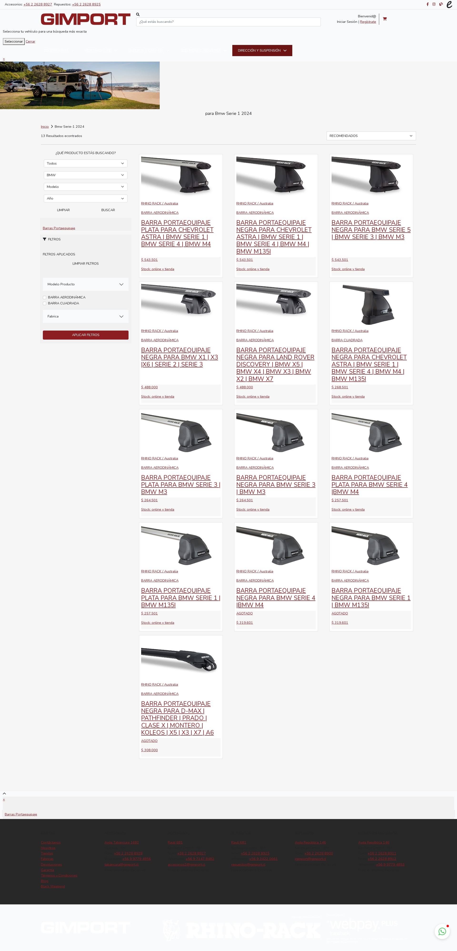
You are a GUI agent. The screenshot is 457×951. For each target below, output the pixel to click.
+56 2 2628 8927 (38, 4)
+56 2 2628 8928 (128, 853)
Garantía (47, 870)
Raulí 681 (175, 842)
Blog (44, 880)
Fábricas (47, 858)
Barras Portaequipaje (59, 228)
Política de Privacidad (392, 938)
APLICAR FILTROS (85, 334)
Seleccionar (14, 41)
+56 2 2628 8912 (382, 858)
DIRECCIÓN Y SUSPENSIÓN (260, 50)
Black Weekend (53, 886)
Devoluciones (51, 864)
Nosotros (48, 847)
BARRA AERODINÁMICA (66, 297)
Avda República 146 (310, 842)
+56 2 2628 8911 (382, 853)
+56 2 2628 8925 (86, 4)
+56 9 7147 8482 (200, 858)
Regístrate (368, 21)
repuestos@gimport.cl (248, 864)
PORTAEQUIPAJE (98, 50)
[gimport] (85, 19)
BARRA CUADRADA (63, 303)
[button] (442, 931)
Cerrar (30, 41)
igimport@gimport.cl (310, 858)
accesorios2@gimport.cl (186, 864)
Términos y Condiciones (59, 875)
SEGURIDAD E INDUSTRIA (201, 50)
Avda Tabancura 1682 (121, 842)
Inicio (45, 126)
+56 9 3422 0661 (263, 858)
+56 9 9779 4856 (136, 858)
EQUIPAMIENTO (56, 50)
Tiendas (47, 853)
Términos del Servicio (337, 941)
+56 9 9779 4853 (390, 864)
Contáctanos (51, 842)
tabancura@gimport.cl (121, 864)
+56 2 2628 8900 (318, 853)
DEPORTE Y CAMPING (146, 50)
